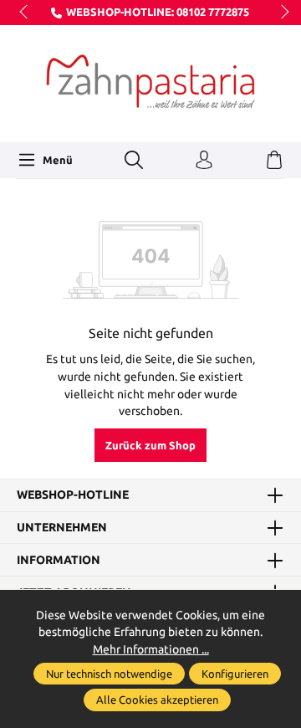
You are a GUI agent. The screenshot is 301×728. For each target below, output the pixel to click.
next (280, 12)
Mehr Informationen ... (151, 649)
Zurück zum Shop (150, 445)
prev (25, 12)
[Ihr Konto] (204, 161)
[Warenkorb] (274, 161)
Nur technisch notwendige (109, 673)
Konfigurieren (235, 673)
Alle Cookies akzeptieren (157, 699)
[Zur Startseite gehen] (150, 81)
